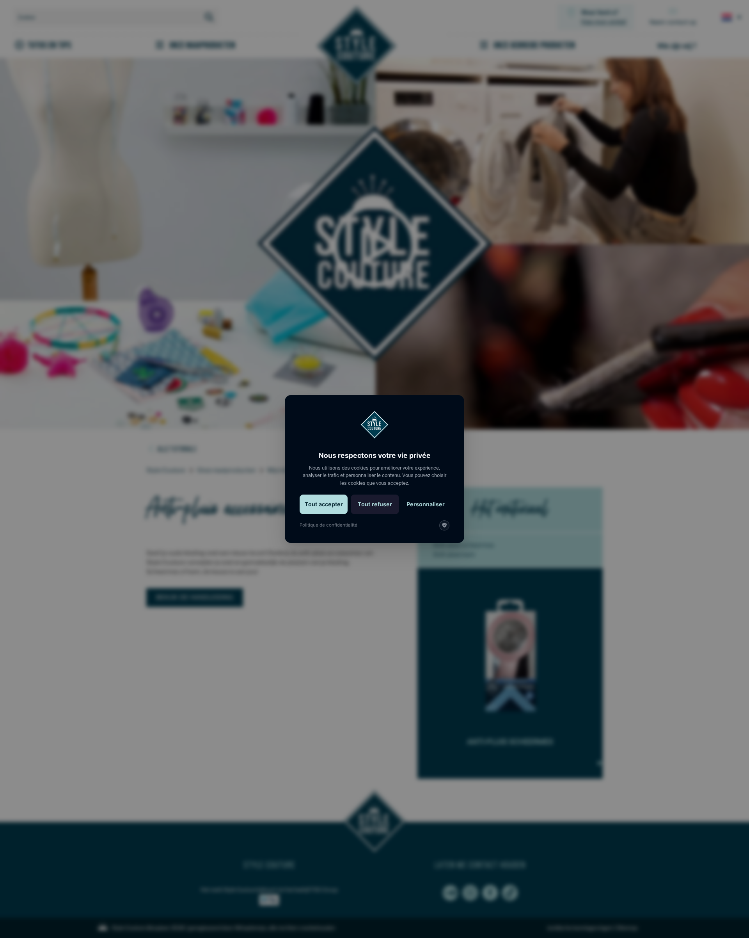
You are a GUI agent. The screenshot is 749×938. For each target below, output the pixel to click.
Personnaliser (425, 504)
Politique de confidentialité (328, 525)
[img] (444, 525)
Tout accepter (324, 504)
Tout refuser (375, 504)
